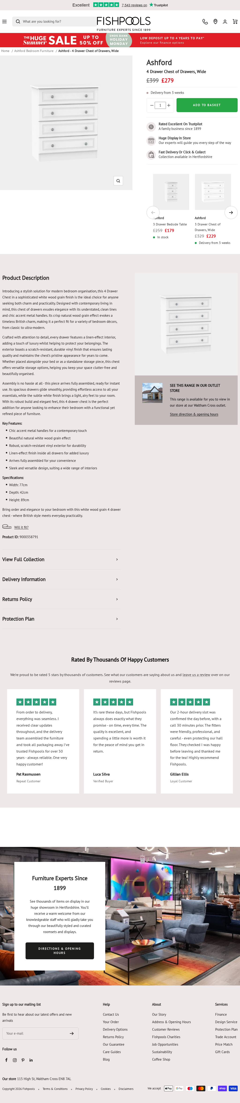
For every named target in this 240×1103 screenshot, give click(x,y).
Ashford (158, 218)
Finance (221, 1014)
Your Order (111, 1022)
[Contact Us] (205, 21)
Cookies (106, 1089)
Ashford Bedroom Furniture (33, 51)
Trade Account (225, 1037)
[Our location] (215, 21)
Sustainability (162, 1052)
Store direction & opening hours (194, 414)
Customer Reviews (166, 1029)
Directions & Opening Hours (59, 951)
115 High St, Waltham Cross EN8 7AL (44, 1079)
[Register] (72, 1033)
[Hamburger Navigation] (4, 21)
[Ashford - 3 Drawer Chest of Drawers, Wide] (213, 192)
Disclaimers (126, 1089)
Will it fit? (21, 527)
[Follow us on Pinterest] (23, 1060)
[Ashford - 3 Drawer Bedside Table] (171, 192)
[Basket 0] (235, 21)
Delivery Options (115, 1029)
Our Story (159, 1014)
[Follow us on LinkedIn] (31, 1060)
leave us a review (196, 674)
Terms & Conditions (55, 1089)
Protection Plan (226, 1029)
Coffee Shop (161, 1059)
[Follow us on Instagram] (15, 1060)
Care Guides (112, 1052)
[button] (118, 181)
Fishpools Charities (166, 1037)
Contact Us (111, 1014)
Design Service (226, 1022)
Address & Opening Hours (171, 1022)
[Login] (225, 22)
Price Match (223, 1044)
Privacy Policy (84, 1089)
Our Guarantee (113, 1044)
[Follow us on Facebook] (6, 1060)
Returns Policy (113, 1037)
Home (5, 51)
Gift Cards (222, 1052)
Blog (106, 1059)
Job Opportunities (165, 1044)
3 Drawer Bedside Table (170, 224)
